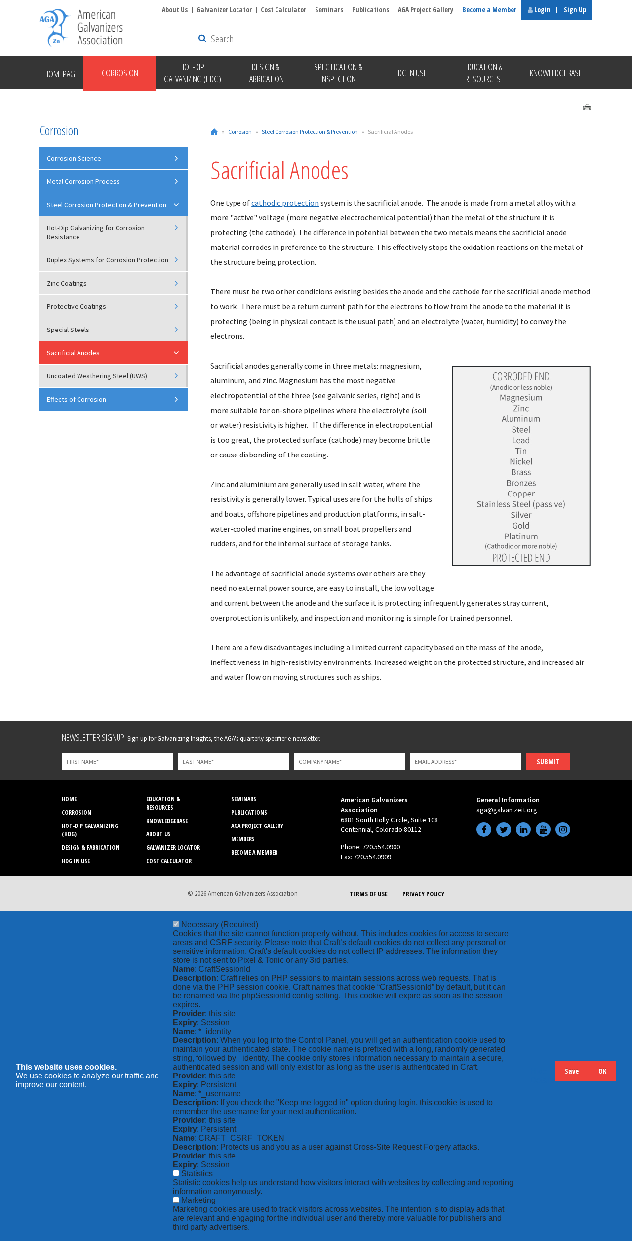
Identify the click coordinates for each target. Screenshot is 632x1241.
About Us (175, 9)
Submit (548, 761)
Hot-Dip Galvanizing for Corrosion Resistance (96, 232)
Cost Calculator (283, 9)
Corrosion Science (74, 158)
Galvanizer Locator (224, 9)
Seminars (329, 9)
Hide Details (542, 1075)
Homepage (61, 74)
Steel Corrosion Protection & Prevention (310, 131)
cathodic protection (285, 202)
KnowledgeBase (167, 821)
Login (542, 9)
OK (602, 1071)
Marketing (198, 1200)
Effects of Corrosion (76, 399)
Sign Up (575, 9)
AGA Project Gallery (425, 9)
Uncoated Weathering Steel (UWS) (97, 376)
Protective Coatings (76, 306)
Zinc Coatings (67, 283)
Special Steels (68, 329)
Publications (370, 9)
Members (243, 839)
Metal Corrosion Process (83, 181)
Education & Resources (163, 803)
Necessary (219, 924)
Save (572, 1071)
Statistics (197, 1173)
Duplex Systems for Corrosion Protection (107, 259)
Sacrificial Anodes (73, 352)
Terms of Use (369, 893)
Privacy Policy (423, 893)
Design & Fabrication (90, 847)
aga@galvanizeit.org (506, 809)
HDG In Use (76, 861)
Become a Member (489, 9)
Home (214, 132)
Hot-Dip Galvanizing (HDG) (90, 830)
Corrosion (240, 131)
